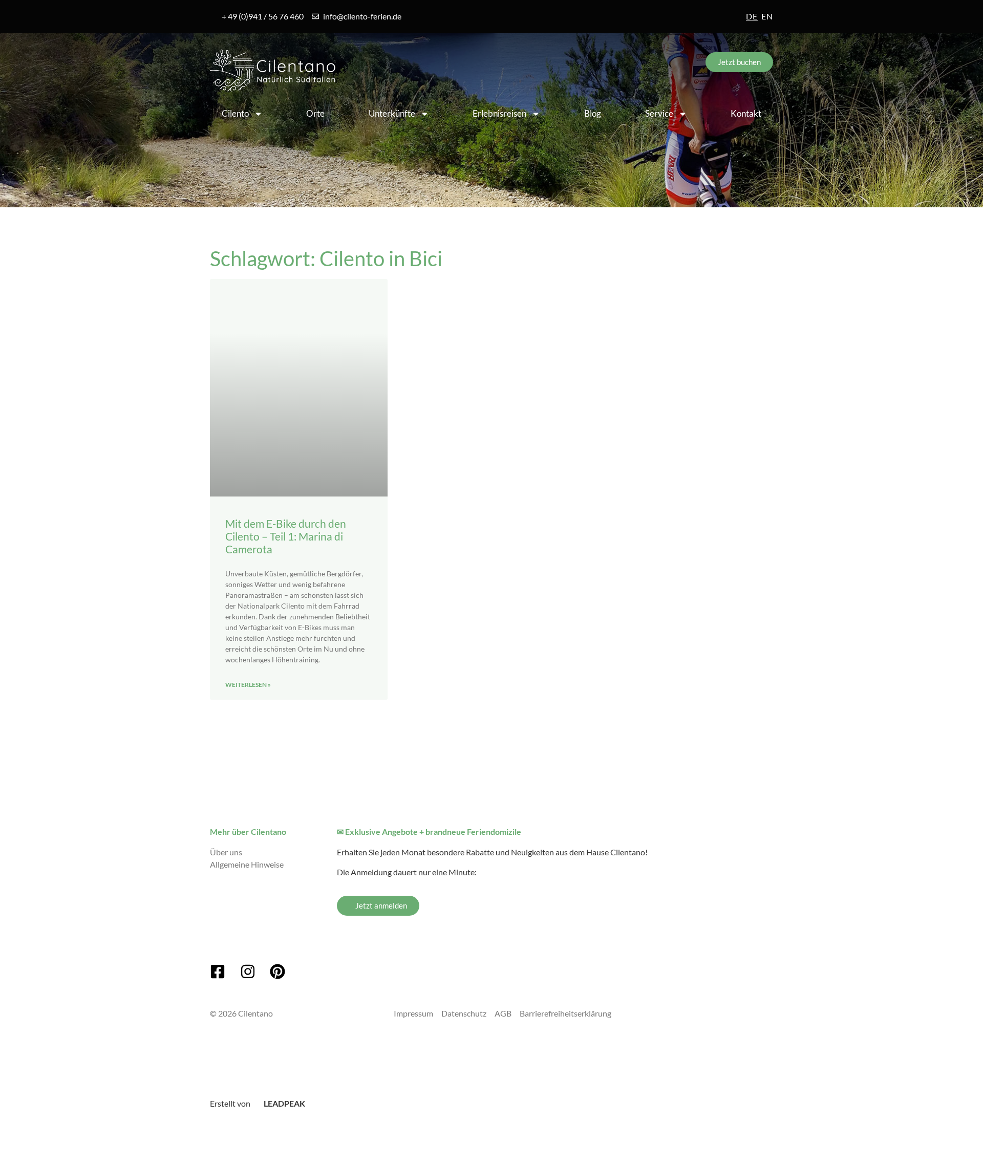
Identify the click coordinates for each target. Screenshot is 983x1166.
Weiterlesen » (248, 684)
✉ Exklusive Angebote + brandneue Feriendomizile (429, 831)
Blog (592, 113)
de (752, 16)
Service (659, 113)
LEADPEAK (283, 1103)
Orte (315, 113)
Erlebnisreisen (499, 113)
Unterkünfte (392, 113)
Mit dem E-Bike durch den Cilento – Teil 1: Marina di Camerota (285, 536)
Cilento (235, 113)
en (767, 16)
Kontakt (746, 113)
